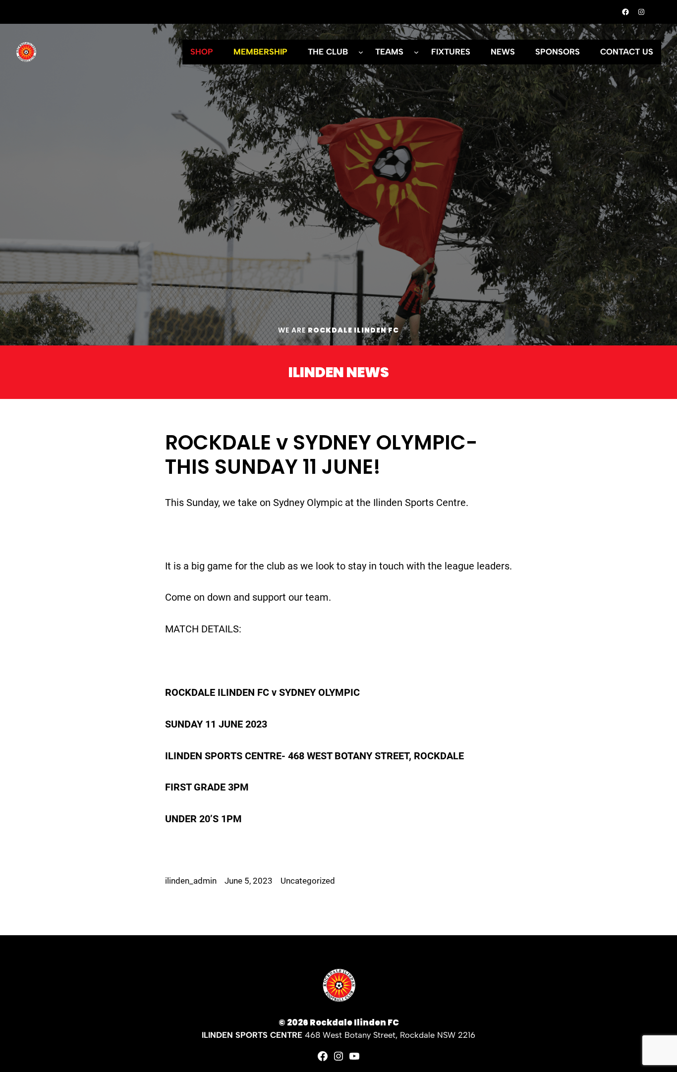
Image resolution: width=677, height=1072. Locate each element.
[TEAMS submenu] (416, 52)
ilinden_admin (191, 881)
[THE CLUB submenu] (360, 52)
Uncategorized (308, 881)
